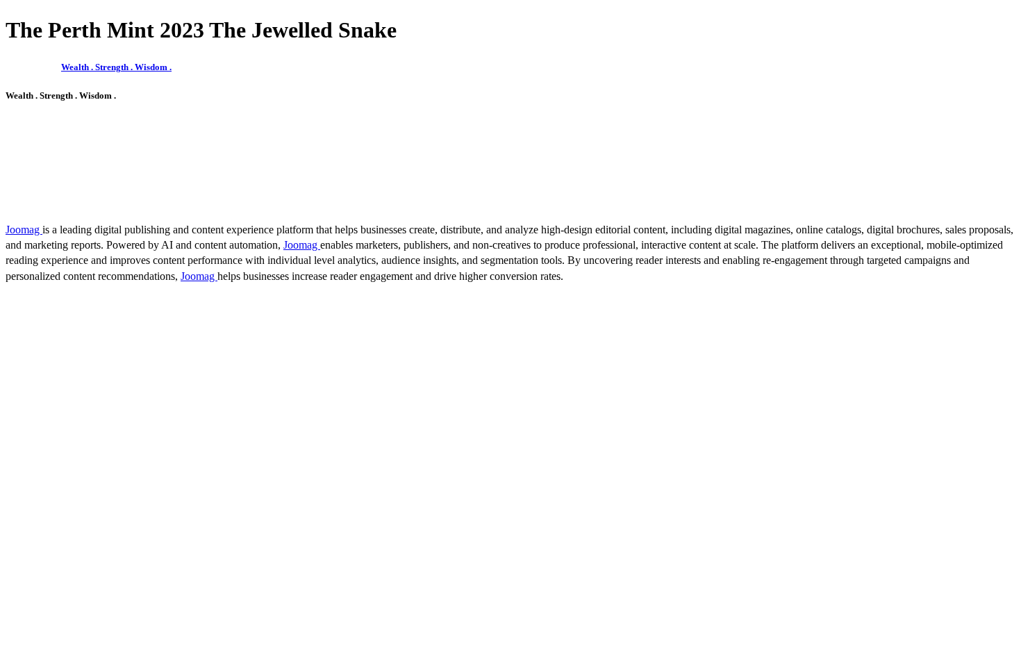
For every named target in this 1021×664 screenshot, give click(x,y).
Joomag (24, 229)
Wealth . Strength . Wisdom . (116, 67)
